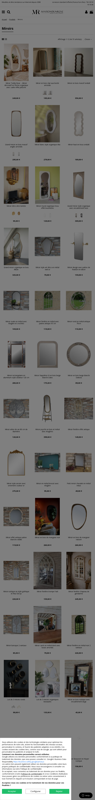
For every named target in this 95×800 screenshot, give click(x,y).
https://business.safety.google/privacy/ (28, 761)
